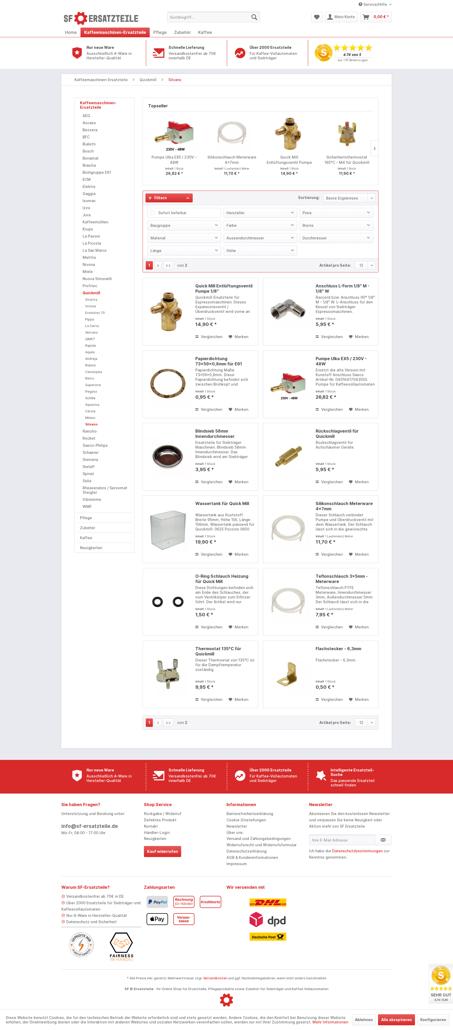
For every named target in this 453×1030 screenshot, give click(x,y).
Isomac (89, 200)
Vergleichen (211, 336)
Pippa (89, 319)
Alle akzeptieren (396, 1019)
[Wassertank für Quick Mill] (167, 529)
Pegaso (91, 391)
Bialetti (89, 144)
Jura (86, 215)
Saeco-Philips (95, 445)
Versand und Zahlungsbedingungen (258, 838)
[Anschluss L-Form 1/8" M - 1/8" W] (288, 311)
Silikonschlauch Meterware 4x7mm (231, 160)
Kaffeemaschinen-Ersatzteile (98, 105)
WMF (87, 506)
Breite (308, 225)
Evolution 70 (95, 313)
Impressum (236, 863)
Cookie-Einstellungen (246, 820)
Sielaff (89, 466)
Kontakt (151, 826)
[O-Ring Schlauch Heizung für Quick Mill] (167, 602)
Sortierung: (309, 197)
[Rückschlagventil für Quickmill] (288, 456)
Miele (88, 271)
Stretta (91, 300)
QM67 (90, 339)
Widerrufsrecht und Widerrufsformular (261, 845)
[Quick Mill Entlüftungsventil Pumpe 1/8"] (289, 133)
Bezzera (90, 130)
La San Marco (95, 250)
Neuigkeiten (91, 547)
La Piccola (92, 243)
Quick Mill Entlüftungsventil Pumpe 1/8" (289, 160)
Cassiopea (93, 372)
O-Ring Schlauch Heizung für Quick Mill (221, 579)
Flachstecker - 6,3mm (338, 648)
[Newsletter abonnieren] (383, 840)
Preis (307, 213)
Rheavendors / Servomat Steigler (105, 490)
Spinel (88, 473)
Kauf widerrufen (162, 851)
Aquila (90, 352)
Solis (87, 481)
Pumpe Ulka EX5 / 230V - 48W (174, 160)
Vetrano (91, 332)
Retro (89, 378)
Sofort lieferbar (172, 213)
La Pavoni (91, 236)
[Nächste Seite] (158, 265)
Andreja (91, 359)
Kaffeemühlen (95, 222)
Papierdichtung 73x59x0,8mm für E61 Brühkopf (218, 361)
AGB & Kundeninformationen (252, 857)
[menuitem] (213, 17)
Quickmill (91, 293)
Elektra (89, 186)
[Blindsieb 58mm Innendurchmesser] (167, 456)
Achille (90, 398)
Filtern (160, 198)
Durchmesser (315, 238)
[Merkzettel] (316, 17)
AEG (86, 115)
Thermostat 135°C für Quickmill (218, 651)
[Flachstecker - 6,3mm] (288, 674)
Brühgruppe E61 (97, 172)
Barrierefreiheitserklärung (249, 813)
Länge (155, 250)
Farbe (231, 225)
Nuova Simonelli (97, 278)
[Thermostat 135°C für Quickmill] (167, 674)
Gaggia (89, 193)
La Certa (92, 326)
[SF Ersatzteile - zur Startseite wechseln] (103, 18)
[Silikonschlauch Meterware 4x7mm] (232, 133)
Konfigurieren (433, 1019)
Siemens (90, 459)
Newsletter (236, 826)
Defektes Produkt (160, 820)
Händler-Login (157, 832)
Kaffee (86, 537)
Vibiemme (92, 499)
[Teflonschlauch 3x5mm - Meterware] (288, 602)
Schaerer (91, 452)
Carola (90, 411)
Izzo (86, 208)
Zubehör (87, 527)
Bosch (88, 151)
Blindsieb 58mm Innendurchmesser (215, 433)
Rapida (90, 346)
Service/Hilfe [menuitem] (375, 4)
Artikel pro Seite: (335, 265)
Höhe (231, 250)
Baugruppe (160, 225)
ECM (87, 179)
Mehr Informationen (330, 1022)
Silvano (91, 424)
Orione (90, 306)
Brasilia (89, 165)
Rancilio (90, 431)
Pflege (86, 518)
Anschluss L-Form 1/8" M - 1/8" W (342, 288)
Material (157, 238)
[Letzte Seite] (168, 265)
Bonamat (91, 158)
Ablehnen (364, 1019)
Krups (88, 229)
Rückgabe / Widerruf (162, 813)
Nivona (89, 264)
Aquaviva (92, 405)
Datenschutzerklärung (246, 851)
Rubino (90, 365)
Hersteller (235, 213)
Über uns (234, 832)
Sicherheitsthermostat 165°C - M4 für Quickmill (347, 160)
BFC (86, 137)
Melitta (89, 257)
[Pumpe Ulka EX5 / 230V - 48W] (174, 133)
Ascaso (89, 122)
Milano (90, 418)
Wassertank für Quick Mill (222, 503)
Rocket (89, 438)
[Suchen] (254, 17)
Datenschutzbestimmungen (357, 851)
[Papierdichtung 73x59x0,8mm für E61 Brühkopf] (167, 384)
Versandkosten (215, 978)
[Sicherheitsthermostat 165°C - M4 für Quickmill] (347, 133)
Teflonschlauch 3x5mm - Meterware (342, 579)
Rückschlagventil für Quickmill (337, 433)
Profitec (90, 285)
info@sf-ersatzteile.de (89, 826)
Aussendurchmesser (245, 238)
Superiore (93, 385)
